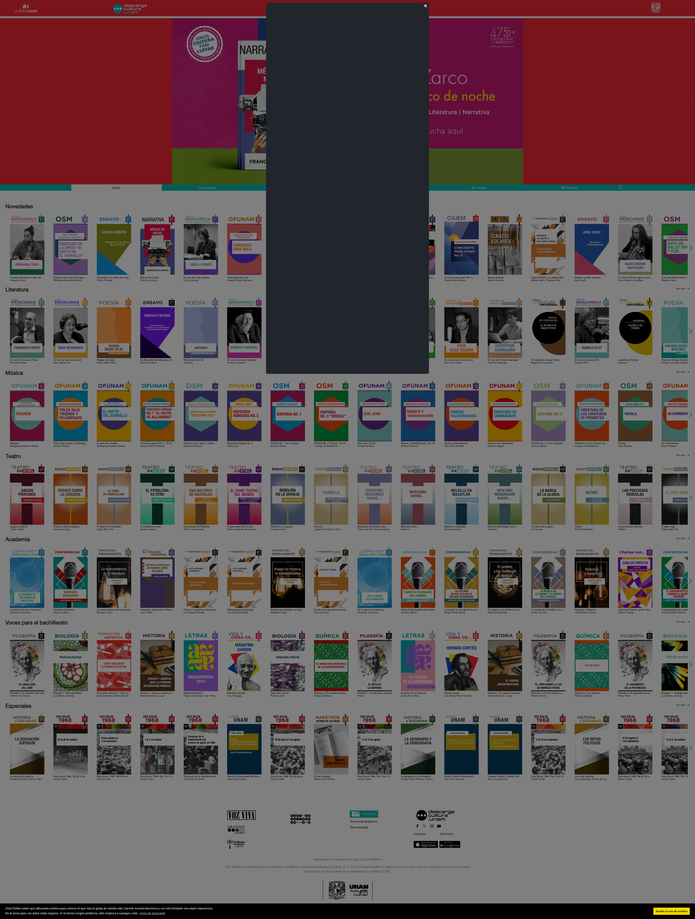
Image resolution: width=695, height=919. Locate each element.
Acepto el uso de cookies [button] (671, 911)
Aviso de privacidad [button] (152, 913)
